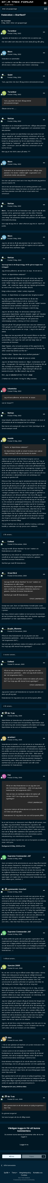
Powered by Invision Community (24, 1180)
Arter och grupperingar (19, 23)
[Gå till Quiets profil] (4, 76)
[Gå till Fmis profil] (4, 776)
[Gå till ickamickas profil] (4, 390)
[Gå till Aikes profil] (4, 1039)
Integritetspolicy (25, 1173)
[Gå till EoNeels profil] (4, 543)
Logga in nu (24, 1144)
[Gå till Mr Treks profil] (4, 714)
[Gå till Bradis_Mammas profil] (4, 630)
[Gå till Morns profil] (4, 53)
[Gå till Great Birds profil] (4, 574)
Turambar (7, 21)
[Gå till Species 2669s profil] (4, 967)
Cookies (24, 1175)
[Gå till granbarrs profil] (4, 738)
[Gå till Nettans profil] (4, 120)
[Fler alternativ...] (44, 32)
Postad (14, 33)
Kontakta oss (38, 1173)
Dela (12, 1156)
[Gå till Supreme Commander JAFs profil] (4, 857)
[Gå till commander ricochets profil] (4, 890)
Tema (14, 1173)
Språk (6, 1173)
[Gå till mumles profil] (4, 440)
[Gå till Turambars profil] (4, 32)
